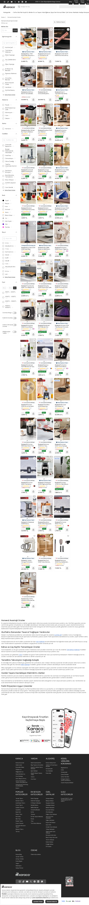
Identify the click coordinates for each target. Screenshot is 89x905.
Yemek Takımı (19, 798)
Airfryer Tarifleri (20, 859)
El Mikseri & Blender (36, 803)
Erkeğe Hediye (49, 844)
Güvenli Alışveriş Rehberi (67, 782)
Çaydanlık (18, 810)
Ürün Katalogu (19, 776)
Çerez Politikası (64, 774)
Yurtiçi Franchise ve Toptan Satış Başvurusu (21, 781)
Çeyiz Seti (48, 825)
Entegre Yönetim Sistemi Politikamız (65, 779)
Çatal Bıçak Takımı (20, 803)
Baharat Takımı (19, 829)
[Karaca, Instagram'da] (19, 881)
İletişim (17, 788)
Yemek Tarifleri (19, 856)
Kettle (32, 812)
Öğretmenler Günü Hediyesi (50, 832)
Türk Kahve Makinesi (36, 823)
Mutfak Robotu (34, 805)
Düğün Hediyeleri (50, 820)
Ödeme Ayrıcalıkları (36, 854)
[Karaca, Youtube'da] (27, 881)
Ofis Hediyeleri (49, 812)
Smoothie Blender (35, 810)
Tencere (33, 814)
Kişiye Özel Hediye (50, 822)
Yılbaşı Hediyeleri (50, 829)
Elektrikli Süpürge (35, 801)
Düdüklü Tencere (20, 807)
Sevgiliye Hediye (50, 803)
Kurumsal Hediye (50, 810)
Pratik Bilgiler (19, 861)
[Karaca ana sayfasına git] (23, 874)
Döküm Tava (19, 814)
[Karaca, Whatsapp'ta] (42, 881)
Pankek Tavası (19, 821)
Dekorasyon (18, 865)
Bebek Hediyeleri (50, 807)
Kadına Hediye (49, 842)
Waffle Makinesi (34, 807)
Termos (17, 831)
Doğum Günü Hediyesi (51, 814)
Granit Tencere (19, 823)
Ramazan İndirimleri (51, 835)
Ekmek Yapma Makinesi (37, 816)
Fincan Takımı (19, 805)
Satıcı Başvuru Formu (21, 778)
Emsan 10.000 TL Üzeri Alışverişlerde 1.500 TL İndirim (67, 800)
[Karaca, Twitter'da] (30, 881)
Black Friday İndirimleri (51, 837)
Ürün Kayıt (33, 779)
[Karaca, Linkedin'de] (38, 881)
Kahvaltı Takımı (19, 801)
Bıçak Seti (18, 812)
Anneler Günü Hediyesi (51, 827)
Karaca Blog (19, 854)
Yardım (33, 777)
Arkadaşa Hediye (50, 805)
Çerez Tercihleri (65, 777)
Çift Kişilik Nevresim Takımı (21, 826)
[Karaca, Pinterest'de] (34, 881)
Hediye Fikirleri (19, 868)
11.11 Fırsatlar (48, 846)
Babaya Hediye (49, 801)
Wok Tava (18, 819)
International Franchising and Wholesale (22, 785)
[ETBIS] (66, 881)
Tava (32, 821)
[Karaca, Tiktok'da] (23, 881)
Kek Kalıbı (18, 816)
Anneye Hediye (49, 798)
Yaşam (17, 863)
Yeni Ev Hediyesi (50, 839)
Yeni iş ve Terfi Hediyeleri (49, 817)
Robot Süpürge (34, 798)
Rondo (32, 819)
